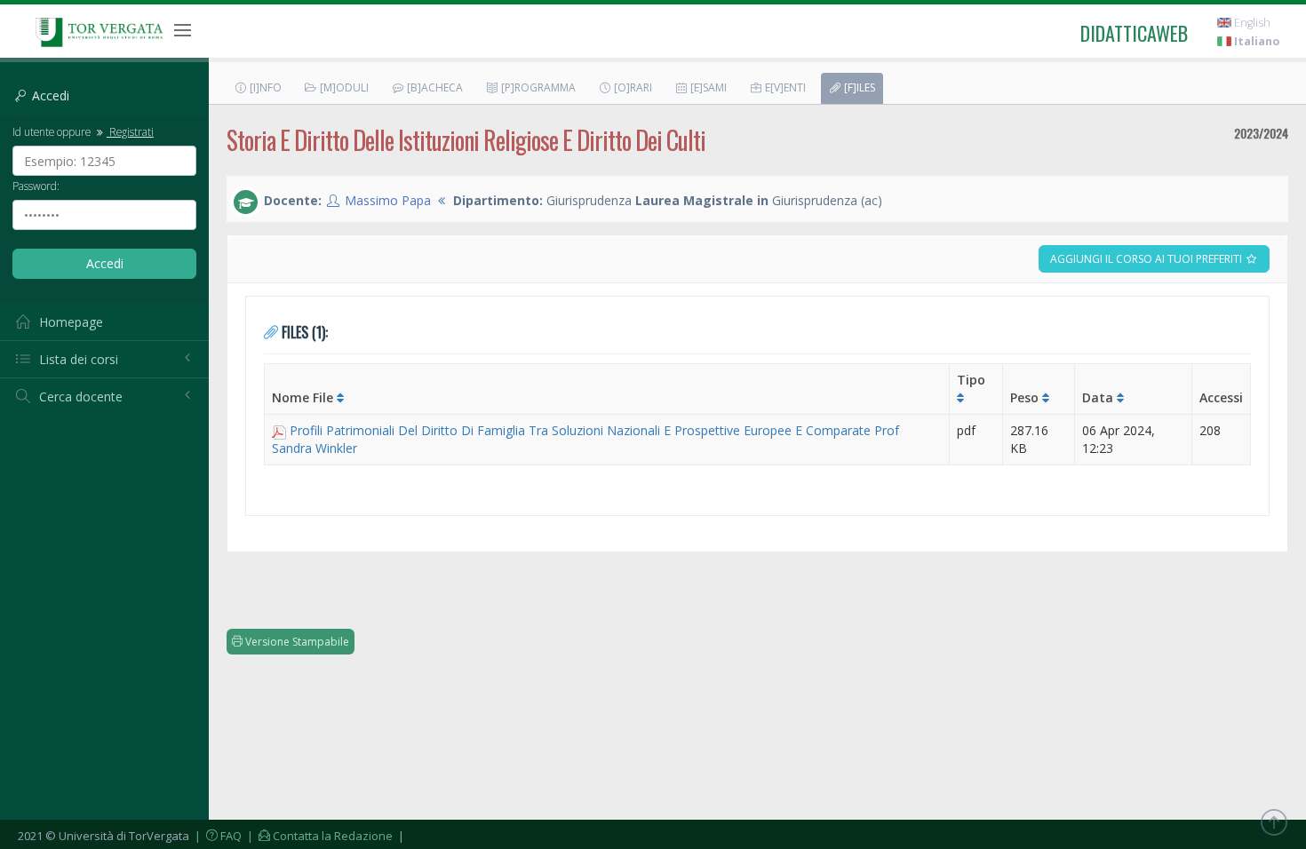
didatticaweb (1134, 33)
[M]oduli (343, 87)
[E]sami (707, 87)
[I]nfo (264, 87)
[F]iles (858, 87)
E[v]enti (784, 87)
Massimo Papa (388, 200)
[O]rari (631, 87)
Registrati (130, 131)
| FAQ (217, 836)
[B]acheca (433, 87)
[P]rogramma (537, 87)
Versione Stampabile (296, 641)
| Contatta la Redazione (318, 836)
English (1250, 22)
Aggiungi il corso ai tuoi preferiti (1147, 258)
